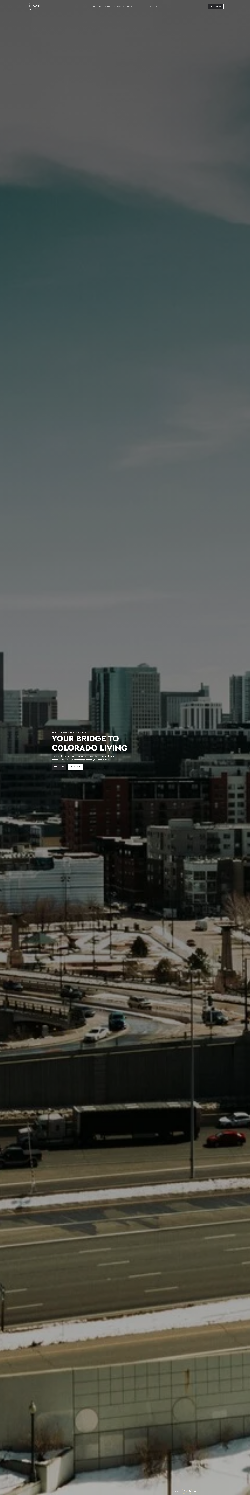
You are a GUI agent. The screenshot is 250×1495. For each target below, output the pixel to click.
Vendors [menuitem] (153, 6)
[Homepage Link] (34, 6)
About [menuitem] (138, 6)
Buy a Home (59, 767)
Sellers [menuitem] (129, 6)
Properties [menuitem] (97, 6)
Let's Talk (216, 6)
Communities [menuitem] (109, 6)
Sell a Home (75, 767)
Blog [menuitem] (146, 6)
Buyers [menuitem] (120, 6)
